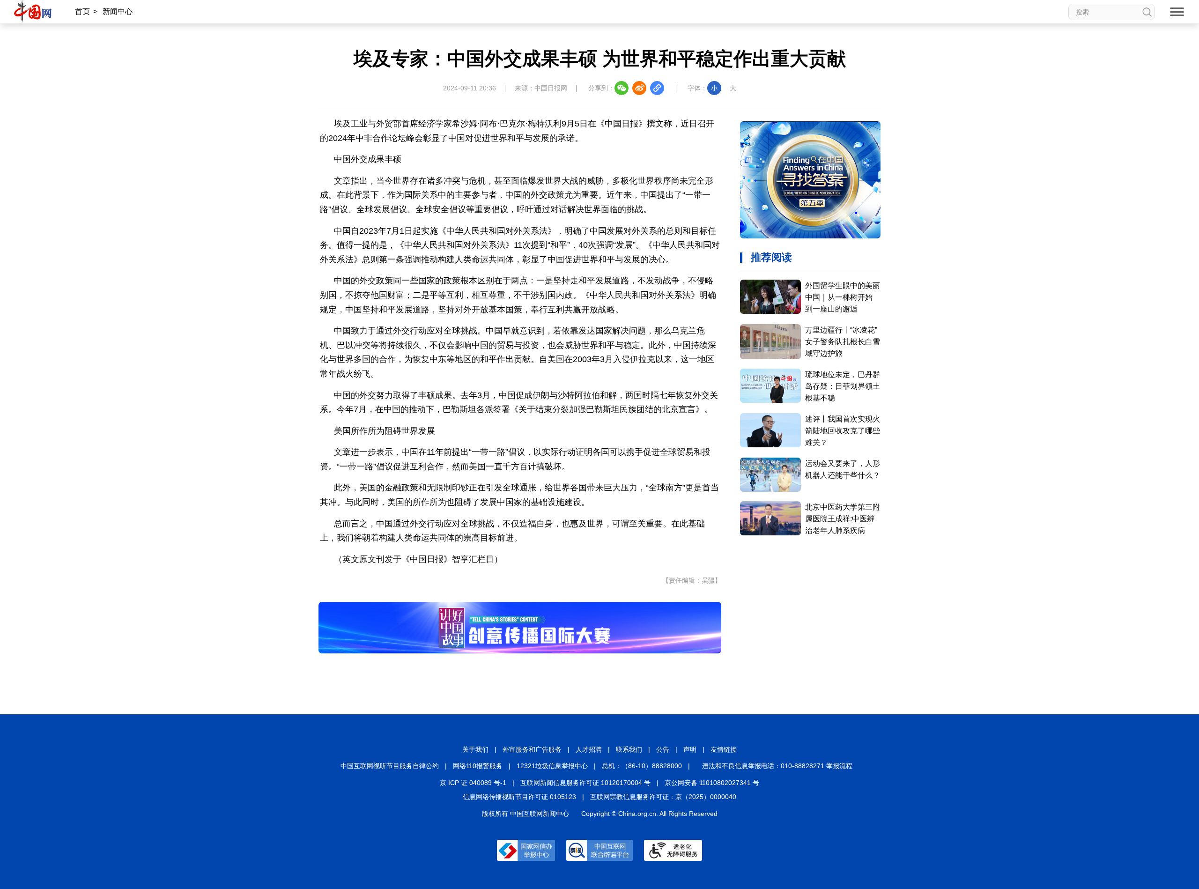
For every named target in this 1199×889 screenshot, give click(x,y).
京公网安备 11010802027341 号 (712, 782)
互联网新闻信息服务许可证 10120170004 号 (585, 782)
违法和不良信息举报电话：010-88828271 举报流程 (777, 766)
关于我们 (475, 749)
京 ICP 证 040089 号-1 (473, 782)
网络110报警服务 (478, 766)
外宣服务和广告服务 (532, 749)
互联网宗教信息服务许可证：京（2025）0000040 (663, 796)
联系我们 (629, 749)
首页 (82, 11)
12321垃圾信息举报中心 (552, 766)
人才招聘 (589, 749)
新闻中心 (118, 11)
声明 (689, 749)
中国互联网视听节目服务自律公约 (389, 766)
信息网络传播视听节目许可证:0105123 (519, 796)
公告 (662, 749)
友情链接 (724, 749)
